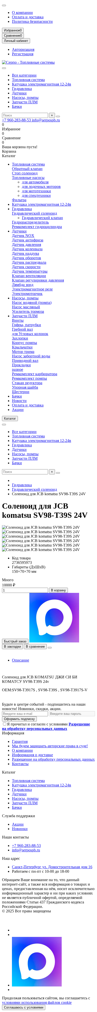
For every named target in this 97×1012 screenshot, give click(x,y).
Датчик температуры (30, 271)
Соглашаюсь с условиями (23, 1007)
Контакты (20, 764)
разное (17, 369)
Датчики (19, 93)
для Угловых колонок (30, 334)
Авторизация (23, 49)
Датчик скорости (26, 267)
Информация (13, 733)
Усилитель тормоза (28, 311)
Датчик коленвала (27, 249)
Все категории (24, 75)
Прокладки (21, 365)
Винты (18, 320)
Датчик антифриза (27, 240)
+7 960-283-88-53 (17, 120)
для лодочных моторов (41, 186)
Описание (20, 660)
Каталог (9, 772)
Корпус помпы (24, 343)
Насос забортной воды (31, 356)
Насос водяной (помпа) (31, 302)
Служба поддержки (18, 816)
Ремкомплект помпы (29, 378)
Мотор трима (23, 351)
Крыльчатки (22, 347)
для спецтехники (36, 195)
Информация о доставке (32, 755)
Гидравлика (22, 89)
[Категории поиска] (4, 68)
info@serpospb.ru (46, 120)
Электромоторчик (27, 293)
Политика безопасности (32, 21)
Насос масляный (26, 307)
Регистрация (22, 54)
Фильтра (19, 200)
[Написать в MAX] (54, 641)
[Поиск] (58, 116)
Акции (18, 409)
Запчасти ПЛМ (25, 102)
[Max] (37, 985)
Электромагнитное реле (32, 289)
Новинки (20, 829)
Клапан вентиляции (29, 276)
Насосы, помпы (25, 97)
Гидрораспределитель (30, 222)
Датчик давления (26, 244)
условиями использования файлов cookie (37, 1002)
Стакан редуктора (27, 383)
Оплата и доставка (28, 17)
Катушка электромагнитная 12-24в (41, 84)
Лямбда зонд (22, 285)
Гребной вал (22, 329)
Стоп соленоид (25, 173)
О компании (22, 12)
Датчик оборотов (26, 258)
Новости (19, 401)
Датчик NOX (23, 235)
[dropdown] (4, 5)
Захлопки (20, 338)
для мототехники (36, 191)
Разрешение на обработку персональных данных (53, 759)
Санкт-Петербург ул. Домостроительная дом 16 (52, 867)
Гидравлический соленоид (34, 213)
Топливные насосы (28, 177)
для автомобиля (35, 182)
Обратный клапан (27, 169)
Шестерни (20, 392)
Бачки (17, 106)
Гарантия (20, 741)
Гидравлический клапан (42, 218)
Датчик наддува (25, 253)
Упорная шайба (25, 387)
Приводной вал (25, 360)
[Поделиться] (50, 647)
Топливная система (28, 80)
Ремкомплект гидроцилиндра (37, 227)
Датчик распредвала (29, 262)
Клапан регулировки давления (38, 280)
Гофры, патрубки (26, 325)
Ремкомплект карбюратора (34, 374)
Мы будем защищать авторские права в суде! (50, 746)
